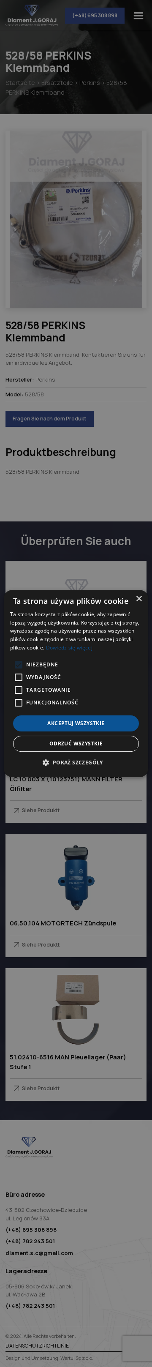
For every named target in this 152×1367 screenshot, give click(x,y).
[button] (76, 762)
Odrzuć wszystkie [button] (76, 743)
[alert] (76, 683)
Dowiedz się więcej (69, 647)
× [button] (139, 599)
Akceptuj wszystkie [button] (75, 723)
